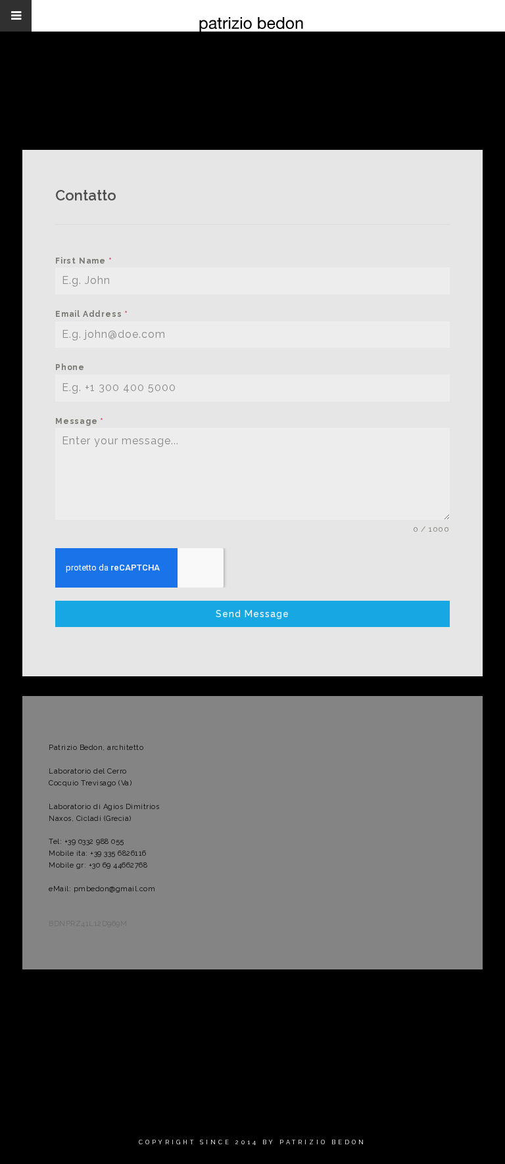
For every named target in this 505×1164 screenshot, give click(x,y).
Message (79, 421)
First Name (83, 261)
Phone (70, 367)
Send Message (252, 614)
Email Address (91, 314)
